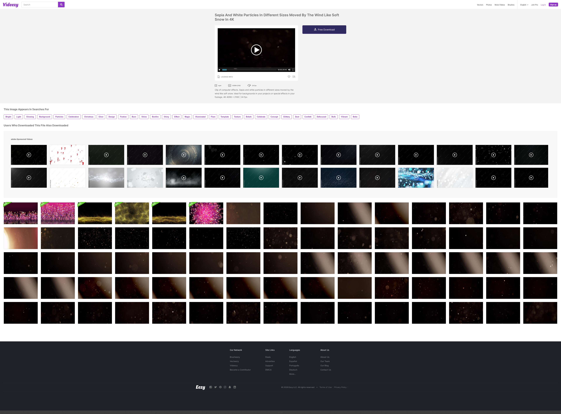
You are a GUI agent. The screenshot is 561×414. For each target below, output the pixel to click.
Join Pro (534, 5)
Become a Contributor (240, 369)
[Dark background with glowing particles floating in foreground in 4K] (132, 238)
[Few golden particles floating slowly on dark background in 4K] (206, 238)
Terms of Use (326, 387)
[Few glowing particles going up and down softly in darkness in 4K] (392, 238)
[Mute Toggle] (289, 70)
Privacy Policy (340, 387)
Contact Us (325, 369)
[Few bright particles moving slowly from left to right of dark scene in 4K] (355, 313)
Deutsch (293, 369)
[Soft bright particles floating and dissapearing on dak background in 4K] (21, 313)
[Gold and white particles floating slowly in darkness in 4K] (243, 238)
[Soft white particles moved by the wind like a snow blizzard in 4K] (132, 313)
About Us (324, 357)
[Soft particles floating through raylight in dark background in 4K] (466, 263)
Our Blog (324, 365)
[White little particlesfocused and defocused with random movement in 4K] (21, 263)
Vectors (480, 5)
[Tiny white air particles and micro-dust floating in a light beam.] (222, 155)
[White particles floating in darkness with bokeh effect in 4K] (132, 263)
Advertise (270, 361)
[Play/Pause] (219, 70)
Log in (543, 5)
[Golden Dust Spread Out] (169, 213)
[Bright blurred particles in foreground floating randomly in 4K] (206, 263)
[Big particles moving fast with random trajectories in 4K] (280, 238)
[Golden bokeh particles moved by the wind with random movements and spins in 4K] (392, 288)
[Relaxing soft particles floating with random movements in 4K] (429, 238)
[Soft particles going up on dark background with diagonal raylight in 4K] (318, 263)
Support (269, 365)
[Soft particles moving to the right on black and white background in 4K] (429, 263)
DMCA (268, 369)
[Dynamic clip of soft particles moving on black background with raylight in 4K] (392, 263)
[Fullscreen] (293, 70)
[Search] (61, 4)
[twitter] (215, 387)
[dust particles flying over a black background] (416, 155)
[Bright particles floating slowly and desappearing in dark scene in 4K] (318, 313)
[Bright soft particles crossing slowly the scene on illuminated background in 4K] (58, 288)
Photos (489, 5)
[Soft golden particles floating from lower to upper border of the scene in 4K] (503, 313)
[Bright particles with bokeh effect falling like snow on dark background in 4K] (466, 313)
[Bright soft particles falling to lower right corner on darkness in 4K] (206, 313)
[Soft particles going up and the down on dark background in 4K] (280, 263)
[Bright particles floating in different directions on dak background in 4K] (169, 263)
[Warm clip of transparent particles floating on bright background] (21, 238)
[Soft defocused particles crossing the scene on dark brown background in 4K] (355, 288)
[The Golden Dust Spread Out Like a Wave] (95, 213)
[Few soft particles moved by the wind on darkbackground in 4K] (466, 238)
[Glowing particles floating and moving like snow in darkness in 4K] (355, 238)
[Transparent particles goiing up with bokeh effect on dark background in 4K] (169, 313)
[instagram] (225, 387)
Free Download (326, 29)
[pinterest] (220, 387)
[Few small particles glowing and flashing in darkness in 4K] (318, 238)
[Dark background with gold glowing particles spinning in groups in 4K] (169, 238)
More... (292, 374)
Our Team (325, 361)
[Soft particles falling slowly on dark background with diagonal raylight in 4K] (355, 263)
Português (294, 365)
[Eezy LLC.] (200, 387)
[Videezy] (10, 5)
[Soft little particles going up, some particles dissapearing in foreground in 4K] (540, 288)
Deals (268, 357)
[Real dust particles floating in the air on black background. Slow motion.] (531, 155)
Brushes (511, 5)
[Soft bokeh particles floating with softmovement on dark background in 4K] (243, 263)
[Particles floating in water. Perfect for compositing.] (145, 155)
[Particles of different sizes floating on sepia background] (243, 213)
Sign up (553, 5)
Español (293, 361)
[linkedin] (234, 387)
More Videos (500, 5)
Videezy (234, 365)
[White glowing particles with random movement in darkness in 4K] (540, 238)
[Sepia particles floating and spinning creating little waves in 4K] (280, 213)
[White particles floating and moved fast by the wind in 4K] (503, 238)
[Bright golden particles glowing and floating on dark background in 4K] (95, 238)
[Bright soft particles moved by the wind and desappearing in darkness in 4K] (243, 313)
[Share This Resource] (294, 76)
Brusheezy (235, 357)
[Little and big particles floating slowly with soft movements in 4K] (58, 313)
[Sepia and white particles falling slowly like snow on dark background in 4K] (429, 213)
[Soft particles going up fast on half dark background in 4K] (503, 263)
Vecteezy (234, 361)
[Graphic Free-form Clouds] (21, 213)
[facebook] (210, 387)
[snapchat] (229, 387)
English (292, 357)
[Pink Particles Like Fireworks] (58, 213)
